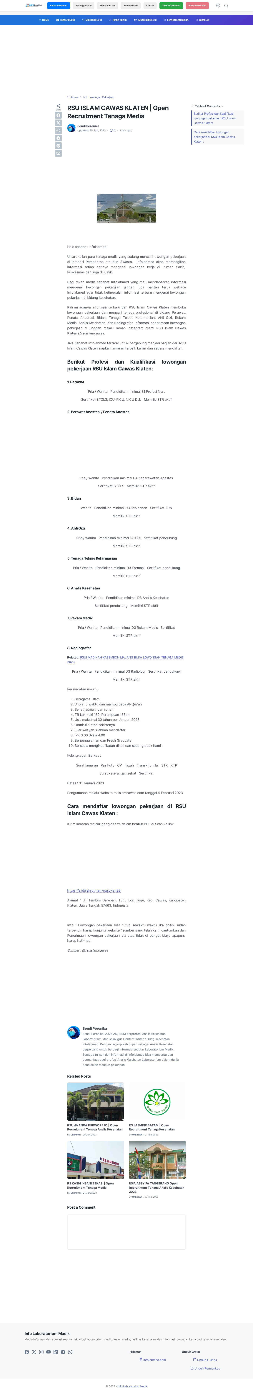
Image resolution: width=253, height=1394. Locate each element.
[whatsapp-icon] (70, 1352)
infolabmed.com (197, 5)
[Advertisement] (126, 62)
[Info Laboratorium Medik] (34, 5)
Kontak (150, 5)
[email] (58, 153)
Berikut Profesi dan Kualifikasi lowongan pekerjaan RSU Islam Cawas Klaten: (215, 118)
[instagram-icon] (41, 1352)
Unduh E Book (206, 1360)
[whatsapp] (58, 130)
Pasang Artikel (83, 5)
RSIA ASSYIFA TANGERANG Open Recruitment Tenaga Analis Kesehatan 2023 (156, 1187)
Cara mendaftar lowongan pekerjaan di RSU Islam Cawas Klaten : (214, 136)
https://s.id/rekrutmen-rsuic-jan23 (94, 890)
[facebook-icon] (27, 1352)
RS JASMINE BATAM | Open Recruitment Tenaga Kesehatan (152, 1127)
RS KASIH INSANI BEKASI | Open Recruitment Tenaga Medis (90, 1185)
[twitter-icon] (34, 1352)
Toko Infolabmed (171, 5)
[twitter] (58, 123)
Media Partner (107, 5)
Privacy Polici (131, 5)
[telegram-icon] (63, 1352)
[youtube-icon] (48, 1352)
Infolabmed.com (154, 1360)
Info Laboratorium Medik (132, 1386)
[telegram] (58, 138)
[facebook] (58, 115)
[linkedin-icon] (56, 1352)
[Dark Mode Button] (218, 5)
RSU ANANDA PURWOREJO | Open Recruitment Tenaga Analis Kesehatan (95, 1127)
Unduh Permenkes (207, 1368)
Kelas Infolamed (58, 5)
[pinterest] (58, 145)
